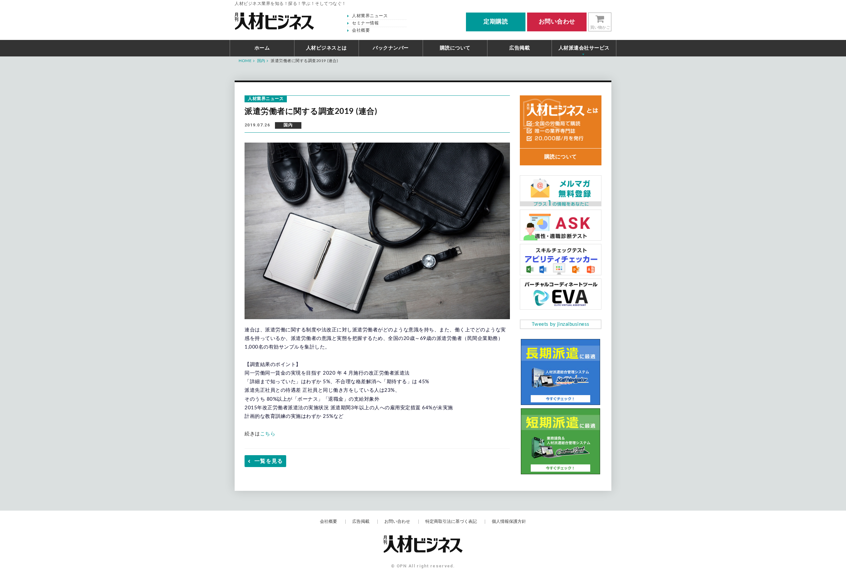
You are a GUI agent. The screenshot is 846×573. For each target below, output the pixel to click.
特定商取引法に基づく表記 (451, 522)
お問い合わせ (397, 522)
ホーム (262, 48)
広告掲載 (519, 48)
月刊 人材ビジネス (274, 21)
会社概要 (361, 30)
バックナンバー (391, 48)
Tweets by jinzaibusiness (561, 324)
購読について (455, 48)
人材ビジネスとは (326, 48)
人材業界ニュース (370, 16)
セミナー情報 (365, 23)
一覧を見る (268, 461)
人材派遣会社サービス (584, 48)
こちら (268, 433)
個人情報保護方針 (509, 522)
